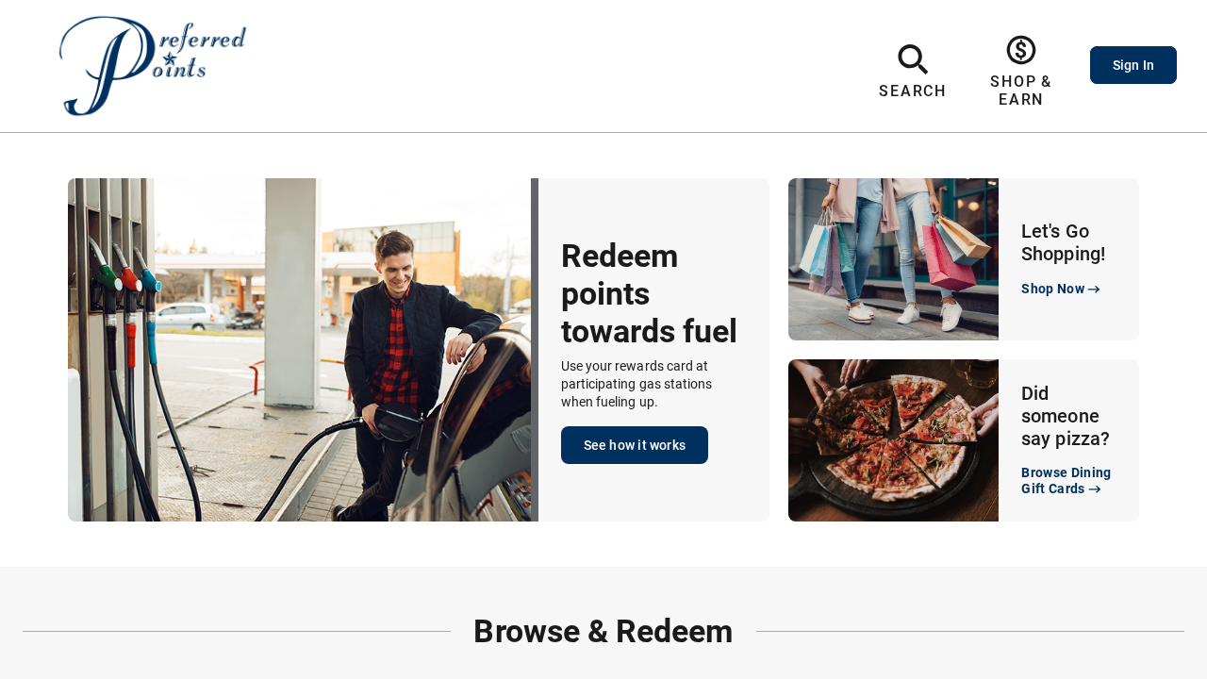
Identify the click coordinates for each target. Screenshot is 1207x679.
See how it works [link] (635, 445)
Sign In (1133, 65)
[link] (1021, 71)
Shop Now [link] (1052, 288)
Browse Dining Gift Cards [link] (1066, 480)
